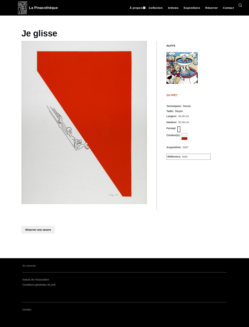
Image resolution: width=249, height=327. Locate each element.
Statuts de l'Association (35, 279)
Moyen (179, 111)
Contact (26, 309)
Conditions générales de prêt (38, 284)
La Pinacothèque (43, 8)
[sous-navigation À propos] (145, 8)
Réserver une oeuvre (38, 229)
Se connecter (29, 266)
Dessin (187, 106)
